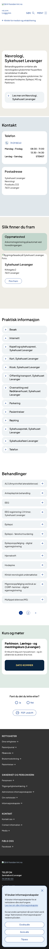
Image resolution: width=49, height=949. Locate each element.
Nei (32, 702)
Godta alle (24, 924)
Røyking (14, 420)
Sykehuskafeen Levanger (24, 440)
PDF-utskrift (27, 712)
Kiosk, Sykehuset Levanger (25, 367)
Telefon (14, 449)
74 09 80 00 (7, 878)
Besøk (13, 329)
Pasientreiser (17, 411)
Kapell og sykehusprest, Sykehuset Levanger (23, 348)
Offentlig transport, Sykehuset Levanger (27, 377)
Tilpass (24, 939)
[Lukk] (42, 890)
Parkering (15, 403)
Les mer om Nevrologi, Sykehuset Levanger (24, 97)
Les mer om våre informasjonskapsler (21, 905)
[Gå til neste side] (35, 613)
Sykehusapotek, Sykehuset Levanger (25, 430)
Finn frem (13, 281)
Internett (15, 338)
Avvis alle (24, 932)
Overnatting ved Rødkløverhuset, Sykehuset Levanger (25, 391)
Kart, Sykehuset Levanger (24, 358)
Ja (20, 702)
